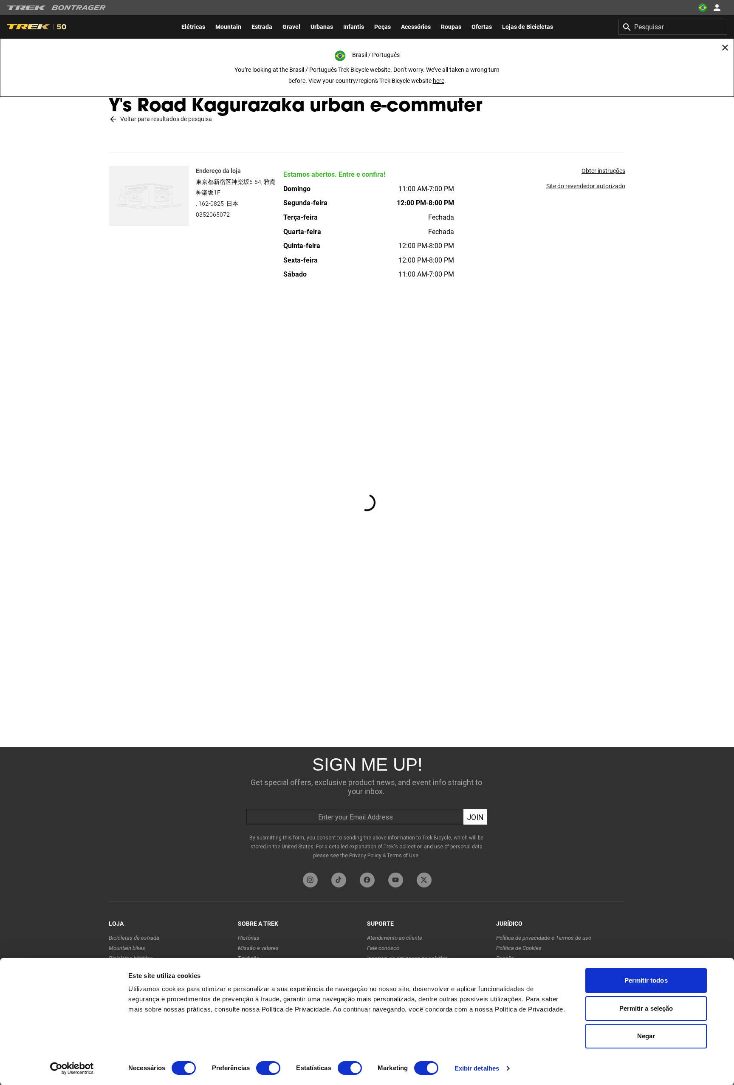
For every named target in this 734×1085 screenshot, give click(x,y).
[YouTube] (395, 880)
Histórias (249, 938)
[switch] (268, 1068)
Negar (646, 1036)
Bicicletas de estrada (134, 938)
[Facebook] (367, 880)
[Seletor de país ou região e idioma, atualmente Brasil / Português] (702, 7)
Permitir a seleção (646, 1008)
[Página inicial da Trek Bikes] (26, 8)
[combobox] (672, 27)
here (438, 80)
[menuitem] (193, 26)
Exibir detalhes (477, 1068)
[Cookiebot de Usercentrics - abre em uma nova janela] (72, 1068)
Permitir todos (645, 980)
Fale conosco (383, 948)
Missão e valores (258, 948)
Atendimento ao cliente (394, 938)
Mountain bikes (127, 948)
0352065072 (213, 214)
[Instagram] (310, 880)
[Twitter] (424, 880)
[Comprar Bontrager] (78, 7)
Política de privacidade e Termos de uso (543, 938)
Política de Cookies (519, 948)
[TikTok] (338, 880)
